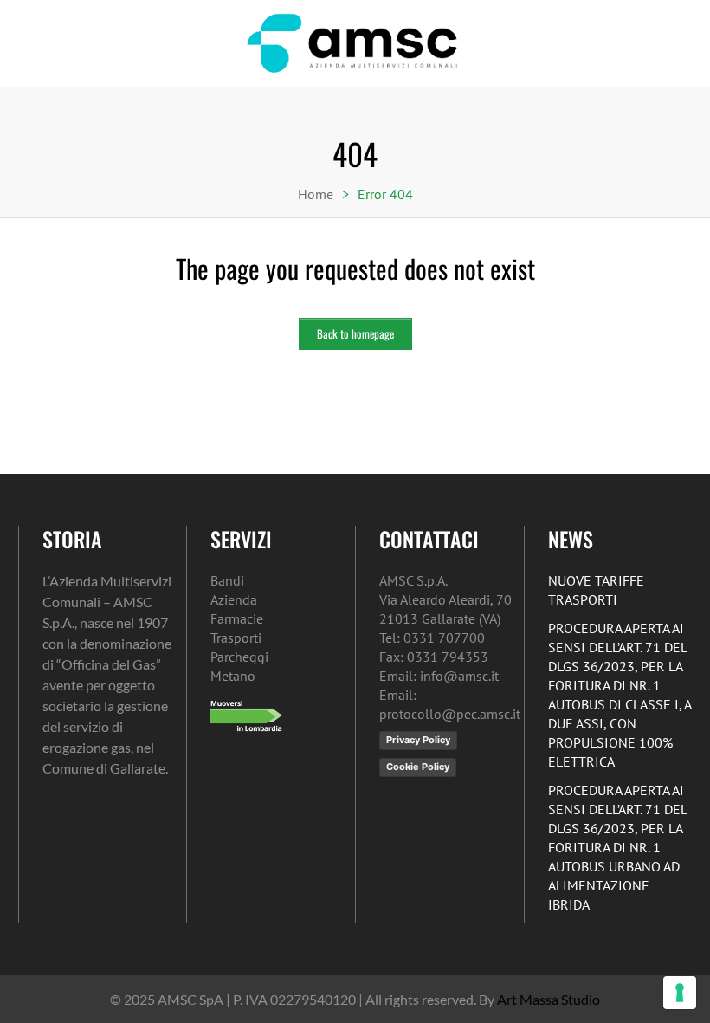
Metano (232, 675)
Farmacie (236, 618)
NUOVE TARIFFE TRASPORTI (596, 590)
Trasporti (235, 637)
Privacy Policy (418, 740)
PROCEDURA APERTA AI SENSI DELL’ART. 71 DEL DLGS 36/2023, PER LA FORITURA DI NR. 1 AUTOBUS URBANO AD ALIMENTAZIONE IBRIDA (617, 847)
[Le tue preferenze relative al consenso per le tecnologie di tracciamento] (679, 992)
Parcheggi (239, 656)
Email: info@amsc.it (439, 675)
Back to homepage (355, 333)
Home (315, 194)
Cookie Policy (417, 767)
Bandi (227, 580)
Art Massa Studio (548, 999)
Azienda (233, 599)
